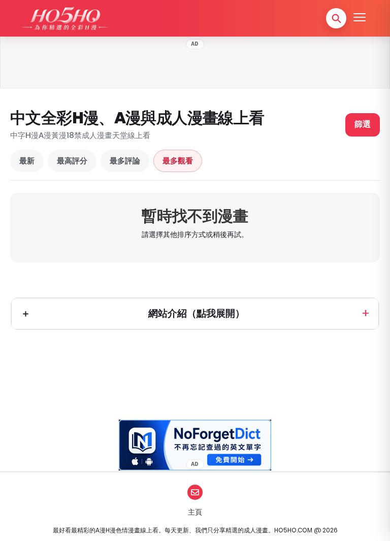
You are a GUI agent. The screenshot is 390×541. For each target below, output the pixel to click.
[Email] (195, 492)
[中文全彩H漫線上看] (64, 18)
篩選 (362, 124)
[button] (336, 18)
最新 (27, 160)
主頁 (195, 512)
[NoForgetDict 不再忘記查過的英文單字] (195, 445)
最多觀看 (177, 160)
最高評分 (72, 160)
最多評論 (125, 160)
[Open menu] (359, 18)
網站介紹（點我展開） (196, 313)
